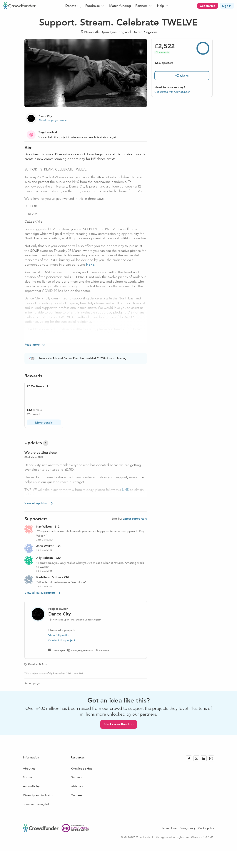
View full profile (58, 635)
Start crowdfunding (118, 724)
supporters (163, 62)
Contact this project (61, 640)
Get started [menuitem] (208, 6)
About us (29, 768)
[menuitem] (95, 5)
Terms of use (169, 828)
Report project (33, 683)
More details (44, 422)
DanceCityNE (58, 650)
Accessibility (31, 786)
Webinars (77, 786)
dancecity (104, 650)
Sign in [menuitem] (226, 6)
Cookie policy (206, 828)
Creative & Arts (37, 664)
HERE (90, 264)
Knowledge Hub (82, 768)
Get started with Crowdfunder (172, 91)
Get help (76, 777)
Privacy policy (187, 828)
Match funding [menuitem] (120, 6)
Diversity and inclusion (38, 795)
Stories (27, 777)
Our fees (76, 795)
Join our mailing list (36, 804)
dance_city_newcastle (82, 650)
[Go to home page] (19, 5)
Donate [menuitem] (71, 6)
